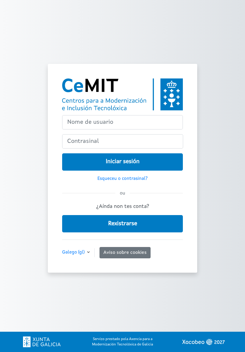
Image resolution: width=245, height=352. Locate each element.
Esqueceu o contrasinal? (122, 178)
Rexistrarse (122, 224)
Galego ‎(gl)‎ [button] (74, 252)
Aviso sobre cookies (125, 252)
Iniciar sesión (123, 162)
